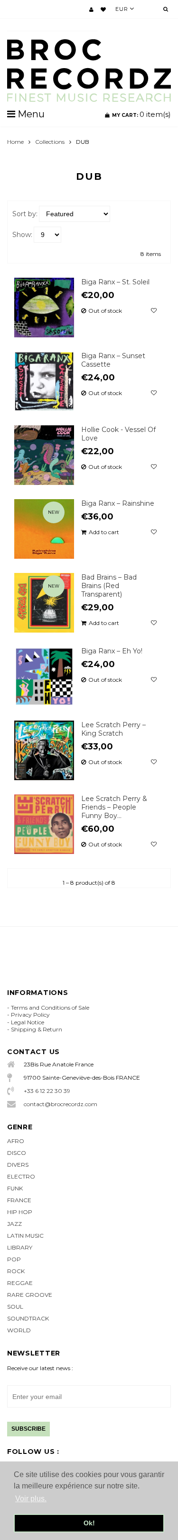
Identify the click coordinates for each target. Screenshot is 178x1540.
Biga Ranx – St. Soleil (115, 282)
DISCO (16, 1152)
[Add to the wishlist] (154, 311)
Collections (50, 141)
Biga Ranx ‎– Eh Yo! (111, 651)
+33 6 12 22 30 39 (47, 1090)
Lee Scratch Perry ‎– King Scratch (113, 729)
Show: (22, 234)
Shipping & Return (36, 1029)
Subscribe (28, 1429)
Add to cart (104, 532)
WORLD (19, 1330)
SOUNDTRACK (28, 1318)
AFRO (15, 1140)
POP (14, 1259)
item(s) (141, 114)
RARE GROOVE (29, 1294)
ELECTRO (21, 1176)
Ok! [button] (89, 1523)
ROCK (16, 1271)
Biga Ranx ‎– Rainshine (117, 503)
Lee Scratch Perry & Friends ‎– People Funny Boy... (114, 807)
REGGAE (20, 1282)
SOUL (15, 1306)
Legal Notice (27, 1022)
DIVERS (17, 1164)
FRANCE (19, 1200)
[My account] (91, 9)
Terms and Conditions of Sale (50, 1007)
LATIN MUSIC (25, 1235)
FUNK (15, 1188)
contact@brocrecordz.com (60, 1104)
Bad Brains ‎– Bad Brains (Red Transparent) (109, 585)
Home (15, 141)
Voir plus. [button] (31, 1499)
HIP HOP (19, 1211)
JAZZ (14, 1223)
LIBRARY (19, 1247)
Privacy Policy (30, 1014)
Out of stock (105, 311)
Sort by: (24, 214)
